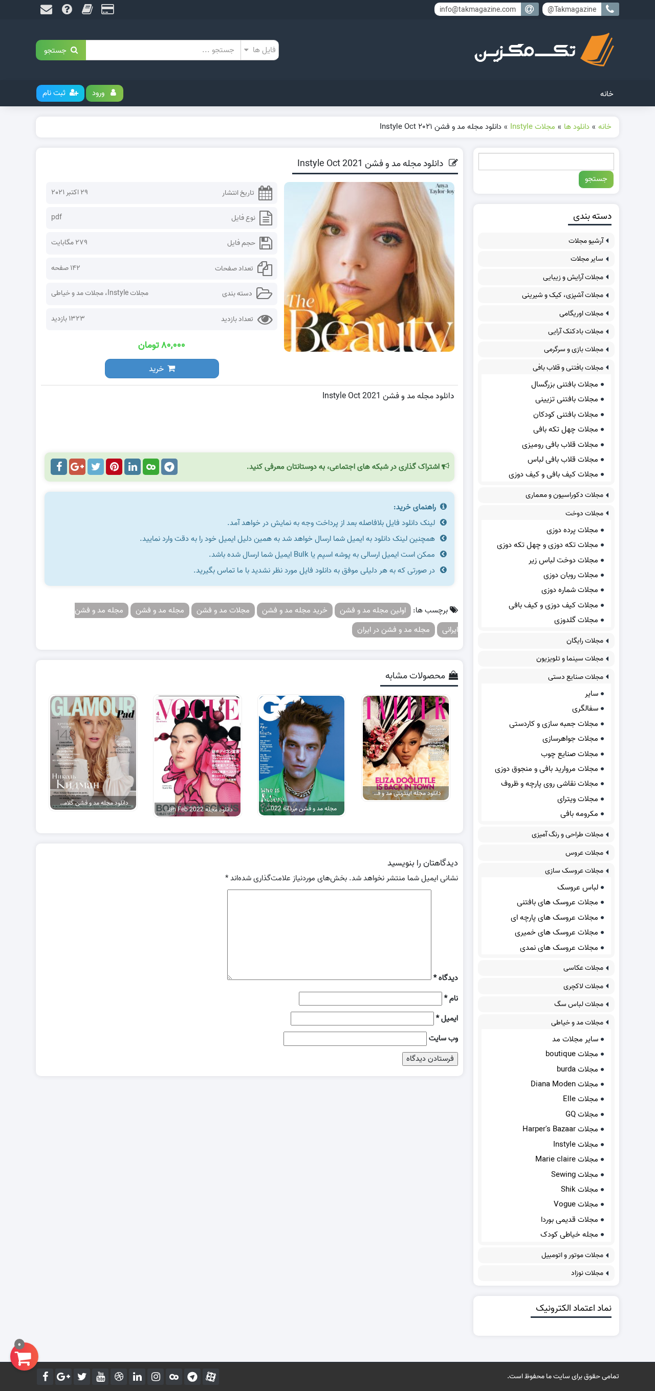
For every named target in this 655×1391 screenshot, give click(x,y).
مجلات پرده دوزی (572, 530)
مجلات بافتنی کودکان (565, 414)
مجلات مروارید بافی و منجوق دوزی (546, 769)
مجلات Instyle (127, 293)
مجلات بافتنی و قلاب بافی (568, 368)
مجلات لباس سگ (578, 1004)
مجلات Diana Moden (564, 1084)
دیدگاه (445, 978)
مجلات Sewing (574, 1175)
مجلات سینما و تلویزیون (569, 659)
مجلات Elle (580, 1099)
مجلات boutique (571, 1054)
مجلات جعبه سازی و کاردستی (553, 724)
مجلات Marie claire (566, 1159)
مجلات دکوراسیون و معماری (564, 495)
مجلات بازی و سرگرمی (573, 349)
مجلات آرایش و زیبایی (573, 277)
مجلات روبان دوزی (570, 575)
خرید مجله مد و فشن (295, 610)
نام (451, 998)
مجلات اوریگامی (581, 314)
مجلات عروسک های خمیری (556, 932)
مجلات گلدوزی (576, 620)
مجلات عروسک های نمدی (559, 948)
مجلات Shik (579, 1189)
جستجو (57, 50)
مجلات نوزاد (587, 1273)
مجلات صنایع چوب (569, 754)
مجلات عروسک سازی (574, 871)
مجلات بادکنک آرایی (575, 331)
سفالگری (585, 708)
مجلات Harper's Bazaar (560, 1129)
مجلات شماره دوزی (569, 590)
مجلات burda (577, 1069)
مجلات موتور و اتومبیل (572, 1255)
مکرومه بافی (579, 814)
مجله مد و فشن (160, 610)
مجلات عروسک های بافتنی (557, 902)
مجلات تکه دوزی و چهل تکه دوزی (547, 545)
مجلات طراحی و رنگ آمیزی (567, 834)
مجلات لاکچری (583, 986)
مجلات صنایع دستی (575, 677)
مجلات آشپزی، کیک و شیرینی (562, 295)
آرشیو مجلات (586, 241)
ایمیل (447, 1018)
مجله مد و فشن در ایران (393, 630)
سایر (591, 694)
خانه (607, 94)
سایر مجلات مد (575, 1039)
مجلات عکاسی (583, 968)
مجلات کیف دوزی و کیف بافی (553, 605)
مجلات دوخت (584, 513)
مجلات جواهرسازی (570, 739)
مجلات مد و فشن (223, 610)
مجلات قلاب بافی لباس (563, 459)
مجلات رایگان (584, 641)
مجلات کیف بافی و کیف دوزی (553, 474)
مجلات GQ (581, 1114)
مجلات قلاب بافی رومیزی (560, 445)
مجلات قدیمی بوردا (569, 1220)
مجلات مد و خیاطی (77, 293)
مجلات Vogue (576, 1204)
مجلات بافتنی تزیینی (566, 399)
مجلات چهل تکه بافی (565, 429)
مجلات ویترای (577, 799)
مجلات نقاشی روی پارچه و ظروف (549, 784)
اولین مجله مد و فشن (373, 610)
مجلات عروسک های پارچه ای (554, 917)
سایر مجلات (587, 259)
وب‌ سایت (443, 1038)
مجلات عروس (584, 853)
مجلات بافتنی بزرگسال (564, 384)
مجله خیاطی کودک (569, 1234)
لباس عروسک (577, 887)
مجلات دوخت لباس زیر (563, 560)
